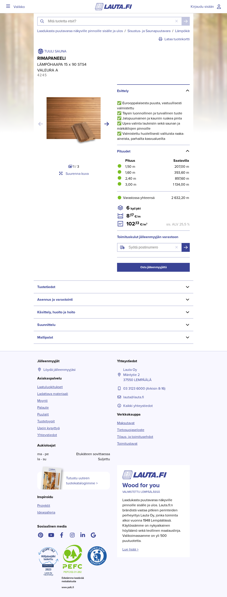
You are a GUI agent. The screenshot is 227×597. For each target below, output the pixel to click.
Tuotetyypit (46, 421)
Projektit (43, 505)
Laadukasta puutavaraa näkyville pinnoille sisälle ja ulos (80, 30)
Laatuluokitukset (50, 386)
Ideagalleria (46, 512)
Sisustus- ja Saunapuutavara (148, 30)
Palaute (43, 407)
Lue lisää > (130, 549)
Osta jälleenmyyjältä (153, 267)
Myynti (42, 400)
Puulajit (43, 414)
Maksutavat (126, 423)
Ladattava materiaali (52, 393)
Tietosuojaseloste (130, 429)
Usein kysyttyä (48, 428)
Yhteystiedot (47, 434)
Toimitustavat (127, 443)
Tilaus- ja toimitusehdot (135, 436)
